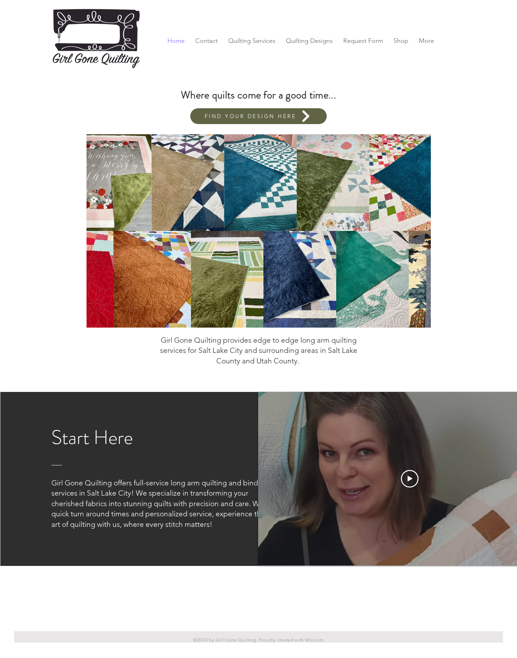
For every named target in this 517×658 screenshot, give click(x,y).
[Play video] (410, 479)
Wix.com (314, 640)
